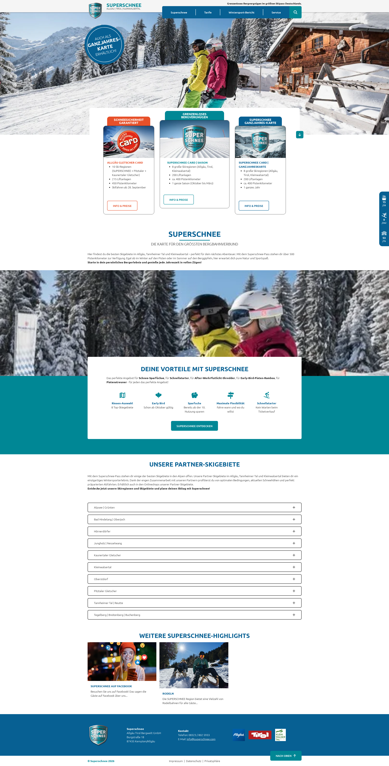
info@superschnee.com (201, 739)
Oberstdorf (101, 579)
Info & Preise (122, 205)
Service (276, 12)
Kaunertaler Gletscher (107, 555)
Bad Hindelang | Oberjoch (109, 519)
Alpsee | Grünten (104, 507)
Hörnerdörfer (102, 531)
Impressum (176, 761)
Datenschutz (193, 761)
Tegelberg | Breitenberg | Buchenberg (117, 615)
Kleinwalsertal (102, 567)
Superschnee (179, 12)
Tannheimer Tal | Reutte (108, 603)
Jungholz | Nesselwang (108, 543)
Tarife (208, 12)
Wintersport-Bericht (241, 12)
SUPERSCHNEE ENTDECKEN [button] (194, 426)
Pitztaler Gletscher (105, 591)
